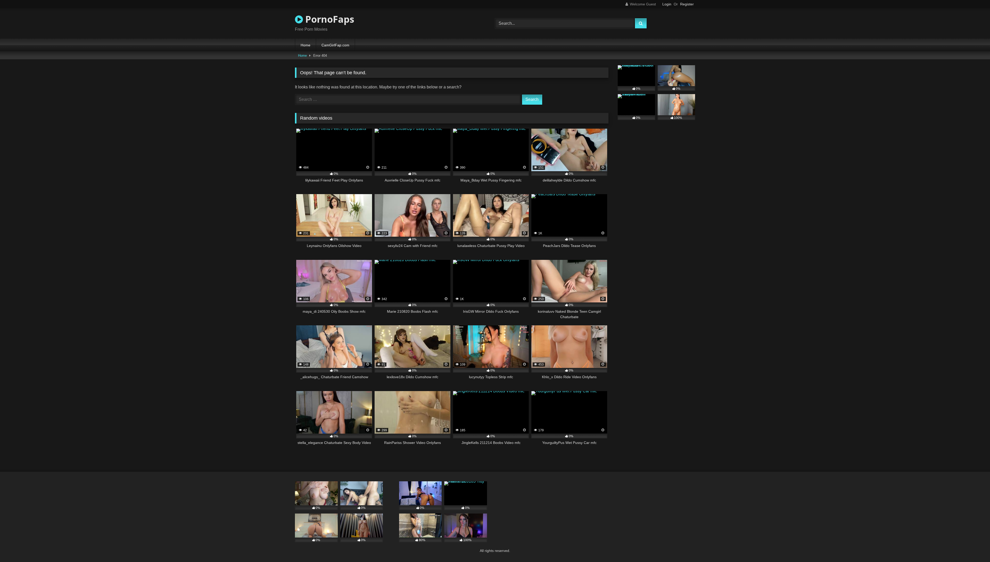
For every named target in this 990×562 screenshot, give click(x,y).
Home (305, 45)
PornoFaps (328, 19)
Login (666, 4)
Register (687, 4)
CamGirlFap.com (335, 45)
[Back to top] (974, 547)
